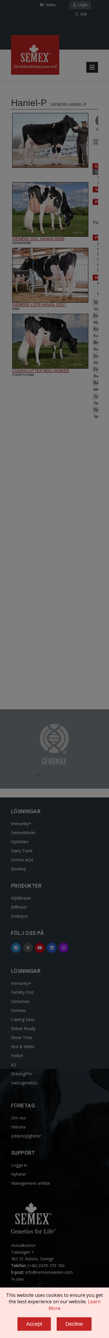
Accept (34, 1324)
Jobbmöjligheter (26, 1136)
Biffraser (19, 907)
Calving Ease (23, 1019)
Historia (18, 1127)
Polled (17, 1055)
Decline (74, 1324)
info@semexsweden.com (49, 1272)
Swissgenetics (24, 1083)
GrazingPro (21, 1073)
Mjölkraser (21, 898)
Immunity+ (21, 823)
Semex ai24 (22, 860)
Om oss (18, 1118)
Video (50, 5)
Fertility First (22, 992)
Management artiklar (30, 1183)
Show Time (21, 1037)
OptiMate (20, 841)
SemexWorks (23, 832)
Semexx (18, 1010)
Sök (82, 14)
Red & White (23, 1046)
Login (81, 5)
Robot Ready (23, 1028)
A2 (13, 1064)
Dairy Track (22, 850)
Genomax (20, 1001)
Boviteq (18, 869)
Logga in (19, 1165)
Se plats (17, 1279)
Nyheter (18, 1174)
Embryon (19, 916)
